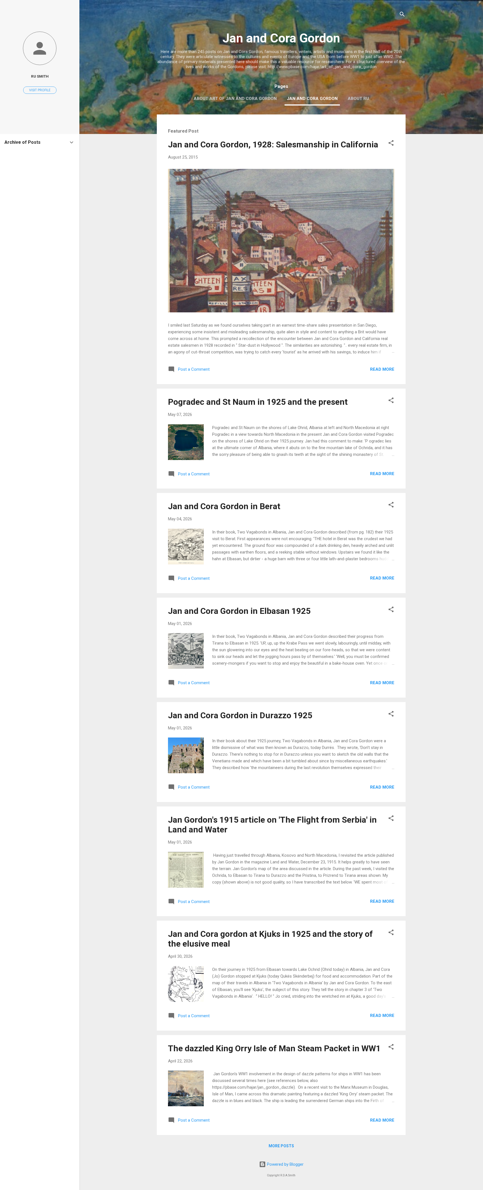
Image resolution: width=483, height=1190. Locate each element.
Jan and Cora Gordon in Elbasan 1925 (239, 611)
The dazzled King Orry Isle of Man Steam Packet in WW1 (274, 1048)
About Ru (358, 98)
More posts (281, 1146)
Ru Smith (40, 76)
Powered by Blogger (285, 1164)
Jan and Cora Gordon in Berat (224, 506)
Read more (382, 369)
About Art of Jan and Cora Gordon (235, 98)
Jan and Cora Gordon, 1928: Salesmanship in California (273, 144)
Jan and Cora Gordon (312, 98)
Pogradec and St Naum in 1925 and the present (258, 402)
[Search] (402, 15)
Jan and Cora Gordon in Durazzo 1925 (240, 715)
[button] (391, 144)
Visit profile (40, 90)
